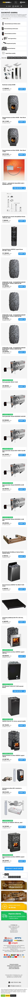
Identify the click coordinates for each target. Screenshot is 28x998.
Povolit (3, 995)
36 (5, 874)
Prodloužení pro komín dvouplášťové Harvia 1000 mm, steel (13, 217)
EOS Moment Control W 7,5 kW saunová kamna (12, 687)
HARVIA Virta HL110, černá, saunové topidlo (14, 721)
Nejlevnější (10, 57)
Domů (2, 9)
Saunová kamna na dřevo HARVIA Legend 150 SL (13, 756)
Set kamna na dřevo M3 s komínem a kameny (12, 789)
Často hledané (17, 57)
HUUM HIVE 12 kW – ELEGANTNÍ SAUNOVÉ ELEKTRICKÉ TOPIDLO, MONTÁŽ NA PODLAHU (13, 348)
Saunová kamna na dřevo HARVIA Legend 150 (13, 857)
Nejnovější (4, 57)
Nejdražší (24, 57)
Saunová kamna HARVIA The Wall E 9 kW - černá (13, 585)
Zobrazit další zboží (14, 868)
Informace (13, 995)
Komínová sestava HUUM (8, 84)
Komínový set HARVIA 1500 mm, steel (12, 822)
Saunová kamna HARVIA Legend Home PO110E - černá (12, 250)
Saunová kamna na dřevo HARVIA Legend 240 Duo (13, 652)
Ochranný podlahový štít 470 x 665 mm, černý (12, 618)
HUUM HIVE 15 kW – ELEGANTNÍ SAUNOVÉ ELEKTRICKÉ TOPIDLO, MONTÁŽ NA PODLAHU (13, 316)
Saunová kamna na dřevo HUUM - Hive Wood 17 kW (14, 118)
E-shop (6, 9)
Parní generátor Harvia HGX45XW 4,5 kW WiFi (13, 485)
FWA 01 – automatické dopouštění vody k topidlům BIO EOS (13, 184)
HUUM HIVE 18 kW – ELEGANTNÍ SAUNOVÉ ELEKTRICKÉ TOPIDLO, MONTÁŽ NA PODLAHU (13, 283)
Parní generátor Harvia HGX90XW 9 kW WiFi (14, 416)
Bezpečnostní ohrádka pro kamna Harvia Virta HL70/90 (13, 552)
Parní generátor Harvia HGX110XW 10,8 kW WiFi (13, 451)
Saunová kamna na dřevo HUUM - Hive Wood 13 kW (14, 151)
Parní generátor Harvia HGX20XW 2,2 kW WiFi (13, 520)
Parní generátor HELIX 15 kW (10, 382)
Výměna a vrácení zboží (14, 967)
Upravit (7, 995)
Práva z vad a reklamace (14, 968)
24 (3, 874)
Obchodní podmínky (14, 964)
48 (7, 874)
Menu (23, 2)
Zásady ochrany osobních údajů (14, 965)
